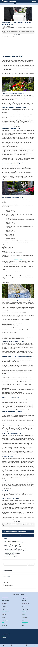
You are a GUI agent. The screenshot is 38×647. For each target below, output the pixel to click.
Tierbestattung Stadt (5, 620)
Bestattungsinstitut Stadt (25, 603)
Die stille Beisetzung (10, 554)
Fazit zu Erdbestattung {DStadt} (12, 556)
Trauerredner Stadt (4, 625)
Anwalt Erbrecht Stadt (5, 597)
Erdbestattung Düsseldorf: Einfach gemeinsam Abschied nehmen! (19, 535)
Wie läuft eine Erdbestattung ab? (11, 545)
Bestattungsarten (4, 603)
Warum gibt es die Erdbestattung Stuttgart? (14, 542)
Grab (2, 612)
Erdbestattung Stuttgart (15, 527)
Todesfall (23, 620)
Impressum (4, 636)
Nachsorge (3, 617)
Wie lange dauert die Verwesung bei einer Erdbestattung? (16, 550)
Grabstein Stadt (24, 612)
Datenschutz (4, 637)
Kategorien (6, 582)
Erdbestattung (15, 58)
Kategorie (9, 27)
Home (6, 27)
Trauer (3, 622)
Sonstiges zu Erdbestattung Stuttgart (13, 553)
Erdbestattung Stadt (14, 27)
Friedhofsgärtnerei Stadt (25, 609)
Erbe (22, 606)
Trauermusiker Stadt (25, 623)
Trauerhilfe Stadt (4, 623)
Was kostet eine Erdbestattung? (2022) (13, 546)
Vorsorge (23, 625)
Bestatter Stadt (24, 600)
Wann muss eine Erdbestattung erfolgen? (13, 549)
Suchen (31, 564)
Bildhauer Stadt (4, 606)
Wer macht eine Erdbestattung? (11, 552)
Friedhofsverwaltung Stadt (5, 611)
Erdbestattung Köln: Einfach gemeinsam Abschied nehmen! (15, 531)
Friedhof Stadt (4, 609)
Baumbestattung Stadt (5, 598)
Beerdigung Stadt (24, 598)
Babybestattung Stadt (25, 597)
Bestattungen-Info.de (10, 1)
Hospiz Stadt (4, 614)
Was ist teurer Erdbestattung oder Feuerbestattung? (15, 548)
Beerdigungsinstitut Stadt (5, 600)
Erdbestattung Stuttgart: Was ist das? (12, 541)
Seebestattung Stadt (25, 617)
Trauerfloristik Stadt (25, 622)
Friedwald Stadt (24, 611)
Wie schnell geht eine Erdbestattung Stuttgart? (14, 544)
